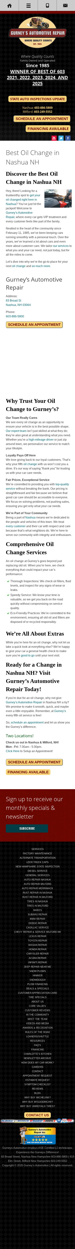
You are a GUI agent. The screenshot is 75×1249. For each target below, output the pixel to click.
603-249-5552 (43, 112)
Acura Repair (37, 958)
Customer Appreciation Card (37, 993)
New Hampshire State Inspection (38, 866)
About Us (37, 1001)
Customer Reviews (37, 1010)
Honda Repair (37, 949)
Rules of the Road (37, 1032)
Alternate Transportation (38, 858)
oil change (18, 266)
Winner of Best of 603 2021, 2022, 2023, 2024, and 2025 (37, 77)
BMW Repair (37, 919)
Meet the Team (37, 1019)
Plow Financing (37, 984)
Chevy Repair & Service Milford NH (37, 932)
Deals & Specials (37, 988)
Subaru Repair (37, 914)
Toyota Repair (37, 940)
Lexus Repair (37, 936)
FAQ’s (37, 1045)
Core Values (37, 1006)
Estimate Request (37, 1080)
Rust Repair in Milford (37, 897)
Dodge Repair (38, 923)
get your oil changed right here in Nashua (23, 200)
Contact (37, 1071)
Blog (37, 1093)
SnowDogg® (37, 980)
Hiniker (37, 975)
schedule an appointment (27, 722)
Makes (37, 910)
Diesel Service (38, 871)
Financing (37, 1049)
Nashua (30, 517)
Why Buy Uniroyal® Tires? (37, 1106)
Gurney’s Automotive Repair (24, 702)
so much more (41, 266)
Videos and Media (37, 1023)
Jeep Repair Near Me (37, 966)
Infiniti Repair (37, 962)
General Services (37, 875)
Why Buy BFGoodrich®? (37, 1101)
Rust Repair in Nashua (37, 892)
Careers (37, 1067)
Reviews (37, 1088)
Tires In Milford (37, 905)
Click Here (12, 751)
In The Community (37, 1014)
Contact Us (37, 1115)
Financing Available (48, 128)
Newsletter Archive (37, 1058)
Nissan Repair (37, 945)
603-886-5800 (43, 108)
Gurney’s (60, 711)
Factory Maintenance (37, 853)
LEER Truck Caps (37, 862)
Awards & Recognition (38, 1027)
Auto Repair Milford (37, 884)
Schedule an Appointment (42, 119)
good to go (28, 655)
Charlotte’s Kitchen (37, 1054)
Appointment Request (37, 1075)
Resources (37, 1041)
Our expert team (16, 430)
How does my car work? (37, 1062)
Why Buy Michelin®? (37, 1097)
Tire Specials (38, 997)
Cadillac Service (37, 927)
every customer (15, 526)
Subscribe (27, 828)
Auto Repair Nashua (37, 879)
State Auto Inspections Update (37, 99)
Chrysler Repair (37, 953)
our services (61, 245)
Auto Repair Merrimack (37, 888)
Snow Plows (37, 971)
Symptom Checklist (37, 1084)
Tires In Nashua (37, 901)
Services (37, 849)
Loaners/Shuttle (37, 1036)
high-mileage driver (41, 439)
